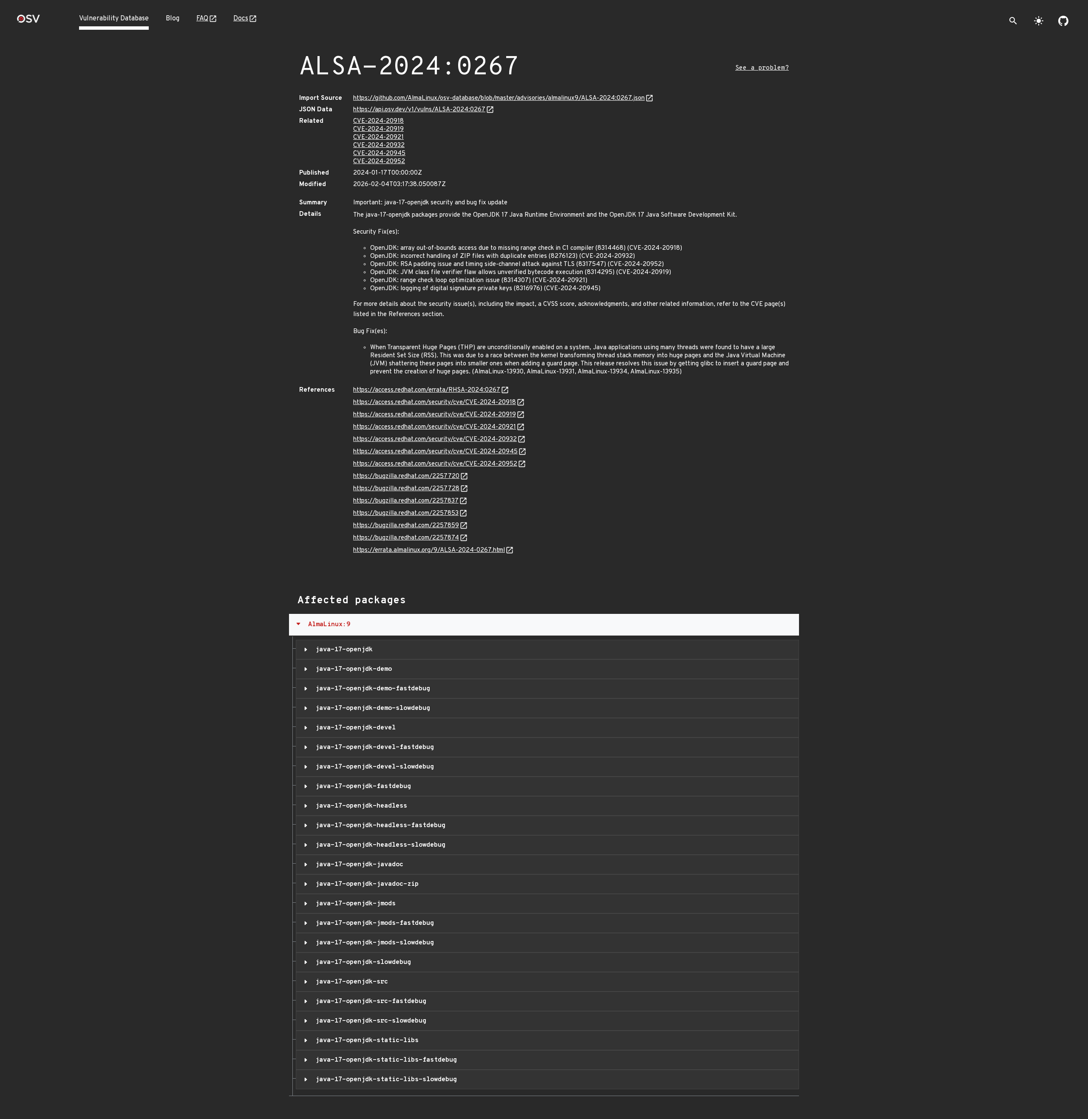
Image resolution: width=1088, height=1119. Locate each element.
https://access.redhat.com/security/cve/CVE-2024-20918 (434, 402)
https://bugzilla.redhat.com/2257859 (406, 526)
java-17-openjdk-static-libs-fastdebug (384, 1060)
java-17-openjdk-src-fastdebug (369, 1001)
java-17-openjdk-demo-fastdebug (371, 688)
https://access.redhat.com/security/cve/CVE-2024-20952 (435, 464)
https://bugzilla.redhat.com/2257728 (406, 489)
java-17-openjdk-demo (352, 669)
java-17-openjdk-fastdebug (361, 786)
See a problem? (762, 68)
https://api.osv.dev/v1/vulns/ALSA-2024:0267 (419, 110)
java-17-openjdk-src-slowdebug (369, 1021)
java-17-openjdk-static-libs (365, 1040)
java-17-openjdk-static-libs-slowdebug (384, 1079)
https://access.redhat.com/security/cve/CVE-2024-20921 (434, 427)
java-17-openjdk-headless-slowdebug (378, 845)
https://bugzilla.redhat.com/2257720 (406, 476)
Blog (172, 18)
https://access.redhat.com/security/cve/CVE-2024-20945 (435, 452)
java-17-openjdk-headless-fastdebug (378, 825)
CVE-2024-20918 (378, 121)
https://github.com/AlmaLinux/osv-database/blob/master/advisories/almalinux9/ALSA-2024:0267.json (499, 98)
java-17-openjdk (342, 649)
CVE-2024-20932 (379, 145)
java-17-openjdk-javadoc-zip (365, 884)
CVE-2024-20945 (379, 154)
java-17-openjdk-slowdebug (361, 962)
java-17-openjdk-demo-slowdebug (371, 708)
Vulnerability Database (114, 18)
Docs (240, 18)
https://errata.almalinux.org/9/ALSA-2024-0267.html (429, 550)
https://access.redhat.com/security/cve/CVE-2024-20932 (435, 439)
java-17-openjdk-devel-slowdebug (373, 767)
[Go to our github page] (1063, 21)
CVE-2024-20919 (378, 129)
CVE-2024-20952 (379, 162)
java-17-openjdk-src (350, 982)
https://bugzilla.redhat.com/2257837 (406, 501)
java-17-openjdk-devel (354, 727)
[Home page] (28, 21)
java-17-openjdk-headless (359, 806)
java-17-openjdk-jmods (354, 903)
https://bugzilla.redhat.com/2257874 (406, 538)
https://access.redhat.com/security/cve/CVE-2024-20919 (434, 415)
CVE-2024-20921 (378, 137)
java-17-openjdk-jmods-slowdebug (373, 942)
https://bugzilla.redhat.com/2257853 (406, 513)
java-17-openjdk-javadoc (357, 864)
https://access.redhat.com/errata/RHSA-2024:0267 (426, 390)
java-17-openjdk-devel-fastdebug (373, 747)
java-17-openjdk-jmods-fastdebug (373, 923)
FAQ (202, 18)
